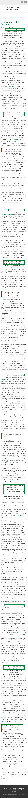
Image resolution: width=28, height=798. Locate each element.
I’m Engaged (13, 139)
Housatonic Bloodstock (13, 8)
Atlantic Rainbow (6, 379)
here (2, 179)
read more (5, 312)
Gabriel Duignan (9, 86)
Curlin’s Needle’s (6, 214)
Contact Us (22, 794)
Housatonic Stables (13, 794)
